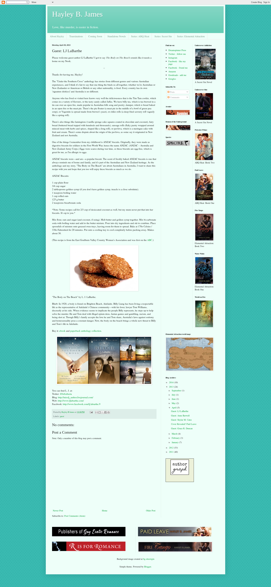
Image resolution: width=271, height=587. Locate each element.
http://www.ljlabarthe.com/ (71, 400)
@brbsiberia (66, 393)
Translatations (76, 36)
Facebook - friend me (178, 67)
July (174, 394)
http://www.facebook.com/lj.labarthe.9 (81, 404)
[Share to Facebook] (105, 412)
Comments (174, 97)
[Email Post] (91, 412)
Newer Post (58, 510)
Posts (172, 91)
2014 (171, 382)
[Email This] (96, 412)
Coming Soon (95, 36)
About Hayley (57, 36)
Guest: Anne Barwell (180, 415)
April (174, 407)
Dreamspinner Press (177, 50)
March (175, 433)
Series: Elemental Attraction (191, 36)
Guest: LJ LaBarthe (179, 411)
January (175, 442)
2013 (171, 386)
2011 (171, 451)
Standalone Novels (116, 36)
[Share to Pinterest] (108, 412)
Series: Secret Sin (163, 36)
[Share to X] (102, 412)
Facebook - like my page (177, 62)
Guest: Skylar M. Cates (181, 419)
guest (62, 416)
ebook (62, 330)
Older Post (150, 510)
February (176, 437)
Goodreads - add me (177, 75)
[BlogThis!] (99, 412)
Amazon (172, 71)
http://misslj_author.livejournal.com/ (75, 397)
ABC (149, 240)
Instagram (172, 57)
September (177, 390)
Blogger (147, 566)
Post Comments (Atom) (74, 515)
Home (104, 510)
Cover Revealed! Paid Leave (183, 423)
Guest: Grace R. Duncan (182, 428)
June (174, 398)
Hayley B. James (77, 14)
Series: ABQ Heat (140, 36)
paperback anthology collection (85, 330)
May (174, 403)
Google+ (172, 78)
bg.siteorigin (148, 558)
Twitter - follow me (177, 53)
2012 (171, 447)
